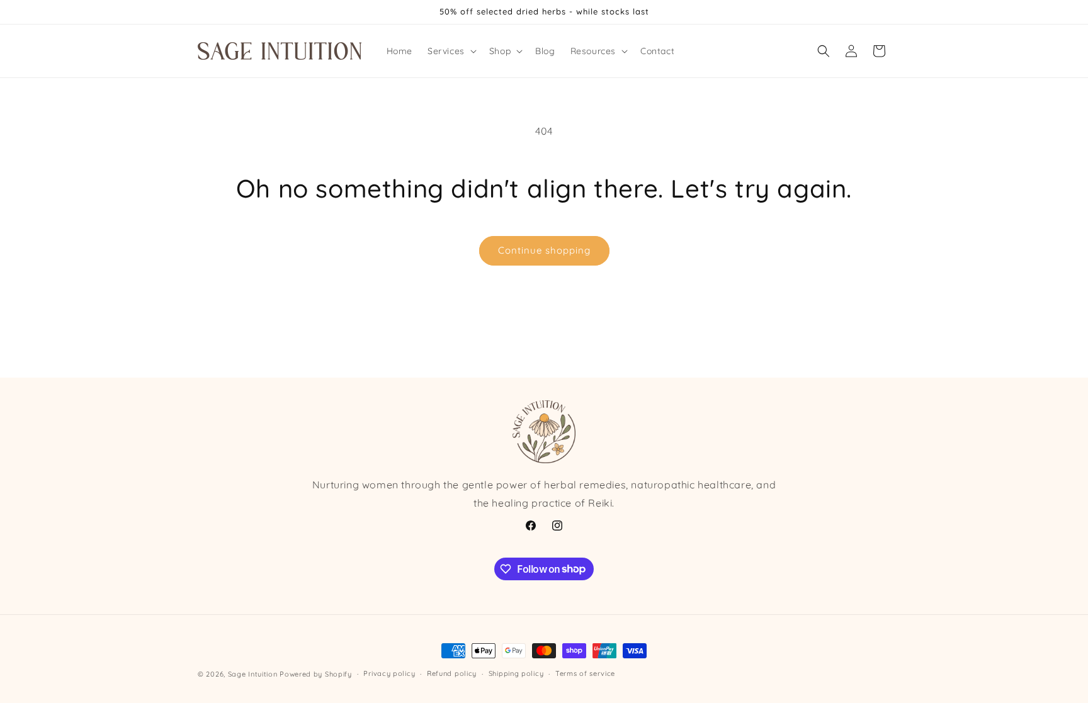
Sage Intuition (253, 674)
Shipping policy (516, 673)
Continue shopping (544, 250)
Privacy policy (389, 673)
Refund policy (452, 673)
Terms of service (585, 673)
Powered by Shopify (316, 674)
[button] (451, 51)
